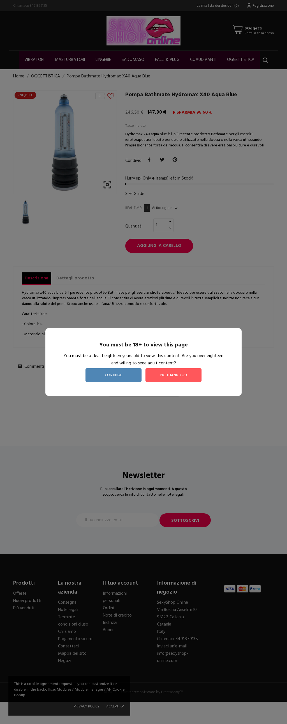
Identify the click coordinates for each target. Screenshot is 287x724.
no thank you (173, 375)
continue (113, 375)
